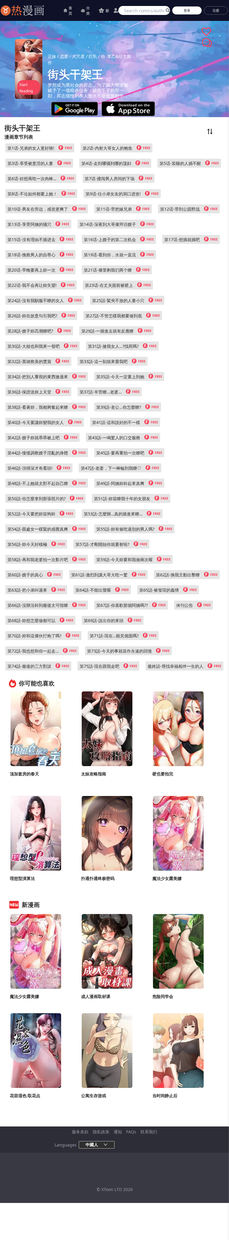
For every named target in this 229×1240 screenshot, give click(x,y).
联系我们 (148, 1132)
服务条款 (80, 1132)
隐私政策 (101, 1132)
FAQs (131, 1132)
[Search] (167, 10)
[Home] (30, 10)
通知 (118, 1132)
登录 (187, 10)
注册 (216, 10)
